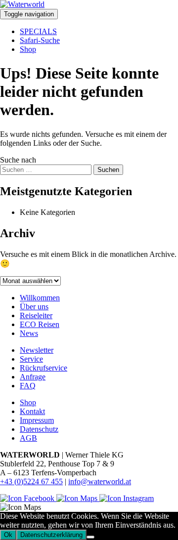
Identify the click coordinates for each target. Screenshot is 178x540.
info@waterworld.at (99, 481)
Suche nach (18, 160)
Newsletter (36, 350)
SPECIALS (38, 31)
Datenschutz (39, 429)
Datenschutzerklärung (51, 535)
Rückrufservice (43, 368)
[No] (90, 537)
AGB (28, 438)
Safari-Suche (40, 40)
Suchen (108, 169)
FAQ (28, 385)
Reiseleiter (36, 315)
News (29, 333)
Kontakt (32, 411)
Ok (8, 535)
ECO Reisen (39, 324)
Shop (28, 49)
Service (31, 359)
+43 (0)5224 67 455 (31, 481)
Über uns (34, 306)
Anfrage (32, 377)
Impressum (37, 420)
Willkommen (40, 297)
